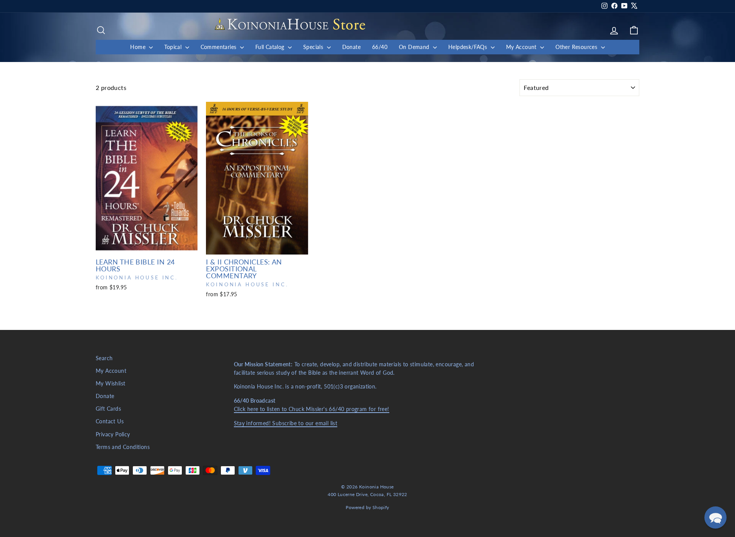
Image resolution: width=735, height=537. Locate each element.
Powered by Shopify (367, 507)
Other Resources (577, 47)
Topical (173, 47)
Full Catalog (270, 47)
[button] (715, 517)
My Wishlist (110, 383)
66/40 (379, 47)
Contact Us (110, 421)
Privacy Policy (113, 434)
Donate (351, 47)
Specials (314, 47)
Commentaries (219, 47)
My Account (522, 47)
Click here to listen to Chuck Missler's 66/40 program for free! (311, 409)
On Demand (415, 47)
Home (138, 47)
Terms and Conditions (123, 447)
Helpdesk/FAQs (468, 47)
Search (104, 358)
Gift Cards (108, 409)
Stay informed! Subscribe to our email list (286, 423)
